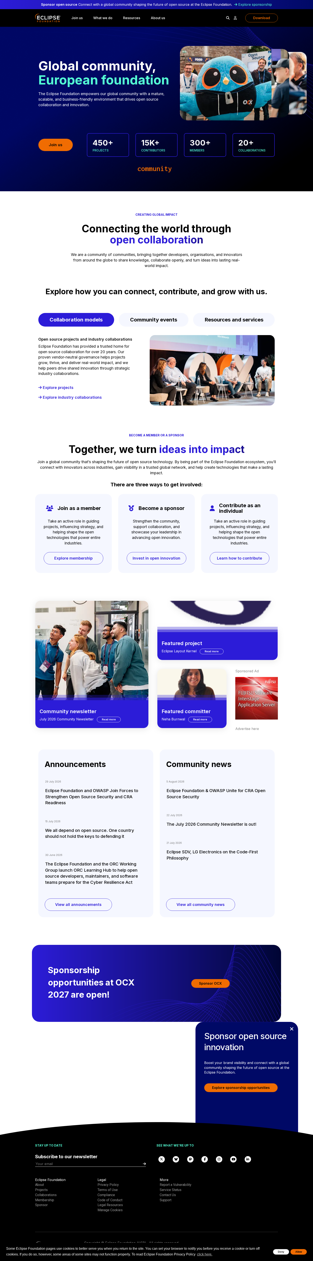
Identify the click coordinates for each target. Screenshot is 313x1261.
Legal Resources (110, 1205)
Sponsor (41, 1205)
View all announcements (78, 904)
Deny (281, 1251)
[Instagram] (219, 1159)
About (39, 1185)
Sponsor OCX (210, 983)
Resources (131, 18)
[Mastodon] (190, 1159)
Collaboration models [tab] (76, 320)
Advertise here (247, 729)
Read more (111, 719)
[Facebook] (205, 1159)
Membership (44, 1200)
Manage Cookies (110, 1210)
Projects (41, 1190)
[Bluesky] (176, 1159)
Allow (298, 1251)
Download (261, 18)
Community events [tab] (153, 320)
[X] (162, 1159)
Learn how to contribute (239, 558)
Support (165, 1200)
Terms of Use (108, 1190)
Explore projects (57, 387)
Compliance (106, 1195)
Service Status (170, 1190)
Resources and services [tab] (234, 320)
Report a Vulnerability (175, 1185)
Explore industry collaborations (72, 397)
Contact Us (168, 1195)
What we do (102, 18)
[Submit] (144, 1163)
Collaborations (46, 1195)
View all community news (201, 904)
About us (158, 18)
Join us (77, 18)
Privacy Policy (108, 1185)
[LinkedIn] (248, 1159)
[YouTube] (234, 1159)
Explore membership (73, 558)
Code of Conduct (110, 1200)
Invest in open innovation (156, 558)
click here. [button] (204, 1254)
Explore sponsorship (255, 4)
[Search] (228, 18)
